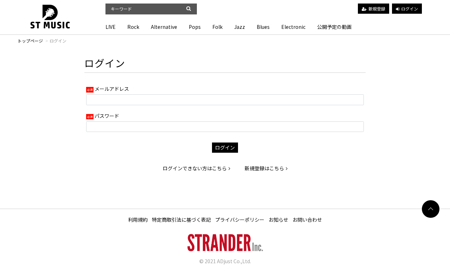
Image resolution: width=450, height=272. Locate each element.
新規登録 (376, 9)
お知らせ (278, 219)
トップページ (30, 41)
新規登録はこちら (264, 168)
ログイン (409, 9)
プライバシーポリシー (239, 219)
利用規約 (138, 219)
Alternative (164, 26)
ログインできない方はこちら (195, 168)
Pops (195, 26)
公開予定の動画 (334, 26)
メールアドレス (112, 88)
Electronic (293, 26)
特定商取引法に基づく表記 (181, 219)
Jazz (239, 26)
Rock (133, 26)
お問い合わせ (307, 219)
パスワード (107, 115)
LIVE (110, 26)
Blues (263, 26)
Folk (217, 26)
